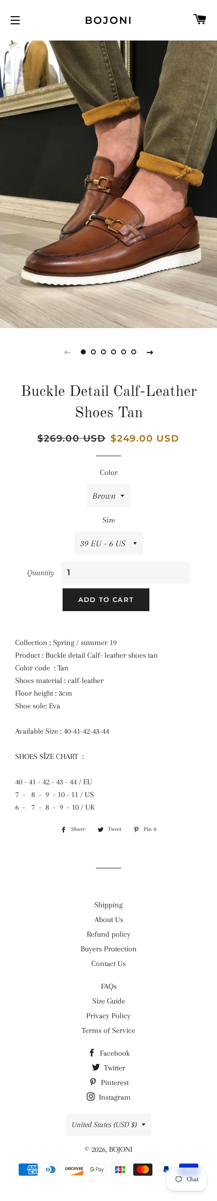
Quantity (41, 572)
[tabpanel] (108, 183)
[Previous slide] (67, 352)
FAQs (109, 986)
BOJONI (108, 20)
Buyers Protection (109, 948)
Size (108, 520)
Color (109, 472)
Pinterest (114, 1082)
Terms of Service (108, 1030)
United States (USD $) (104, 1124)
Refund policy (109, 934)
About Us (108, 919)
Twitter (113, 1067)
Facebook (114, 1053)
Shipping (108, 904)
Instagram (114, 1097)
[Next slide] (150, 352)
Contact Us (108, 963)
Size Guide (108, 1001)
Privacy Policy (108, 1015)
